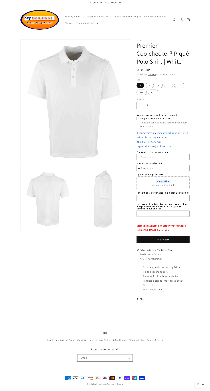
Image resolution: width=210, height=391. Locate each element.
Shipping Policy (136, 340)
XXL (179, 85)
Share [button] (143, 299)
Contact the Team (65, 340)
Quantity (140, 99)
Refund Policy (119, 340)
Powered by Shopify (115, 384)
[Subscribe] (129, 358)
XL (168, 85)
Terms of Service (155, 340)
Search (50, 340)
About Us (81, 340)
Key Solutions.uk (100, 384)
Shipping (152, 74)
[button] (74, 16)
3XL (141, 92)
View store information (151, 258)
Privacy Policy (103, 340)
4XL (153, 92)
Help (91, 340)
